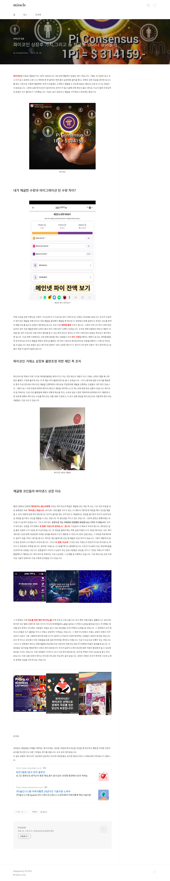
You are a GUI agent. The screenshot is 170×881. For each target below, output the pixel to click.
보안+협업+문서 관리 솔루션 (30, 772)
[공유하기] (22, 812)
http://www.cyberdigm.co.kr (29, 768)
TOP (154, 872)
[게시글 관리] (25, 812)
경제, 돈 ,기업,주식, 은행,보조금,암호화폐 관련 (36, 831)
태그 (25, 14)
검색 (148, 5)
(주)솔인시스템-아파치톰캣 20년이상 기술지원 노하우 (43, 791)
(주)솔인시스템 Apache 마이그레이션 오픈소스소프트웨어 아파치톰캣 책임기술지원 (53, 794)
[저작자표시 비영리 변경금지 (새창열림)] (43, 812)
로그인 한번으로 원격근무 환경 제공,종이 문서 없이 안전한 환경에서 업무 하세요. (52, 775)
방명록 (38, 14)
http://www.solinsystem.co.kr (29, 787)
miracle (19, 5)
